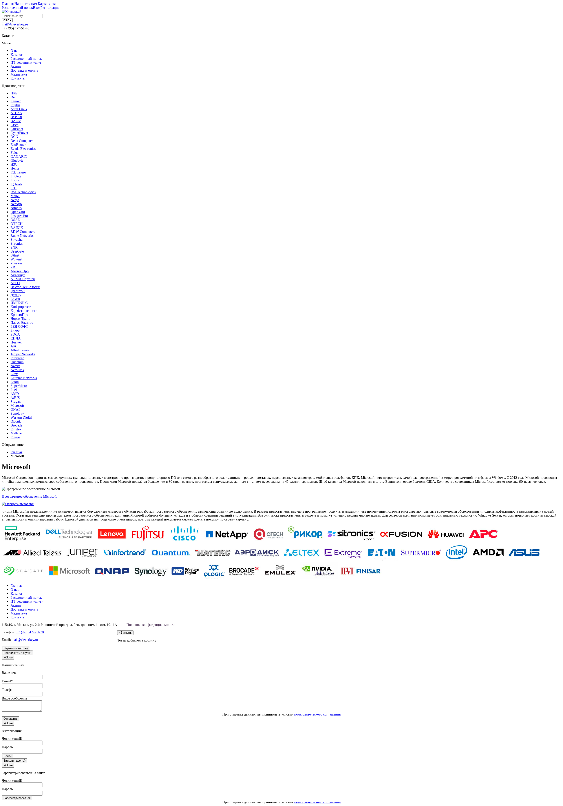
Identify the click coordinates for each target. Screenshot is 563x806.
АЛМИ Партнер (23, 279)
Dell (13, 97)
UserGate (17, 251)
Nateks (15, 366)
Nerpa (15, 200)
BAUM (16, 121)
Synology (17, 413)
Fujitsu (15, 105)
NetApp (16, 204)
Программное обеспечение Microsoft (29, 496)
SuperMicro (19, 386)
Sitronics (17, 243)
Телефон (8, 690)
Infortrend (17, 358)
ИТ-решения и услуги (27, 62)
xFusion (16, 263)
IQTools (16, 184)
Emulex (16, 429)
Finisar (15, 437)
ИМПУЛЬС (19, 303)
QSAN (15, 220)
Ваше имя (9, 672)
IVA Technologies (23, 192)
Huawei (16, 342)
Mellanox (17, 433)
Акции (16, 66)
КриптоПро (19, 314)
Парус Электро (22, 322)
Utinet (15, 255)
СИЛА (16, 338)
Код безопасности (24, 311)
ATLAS (16, 113)
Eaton (15, 382)
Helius (15, 168)
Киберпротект (21, 307)
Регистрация (49, 7)
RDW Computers (23, 231)
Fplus (14, 152)
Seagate (16, 401)
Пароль (7, 747)
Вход (36, 7)
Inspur (15, 180)
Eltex (14, 374)
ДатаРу (16, 295)
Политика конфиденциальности (150, 625)
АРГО (15, 283)
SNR (14, 247)
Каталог (17, 54)
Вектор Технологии (25, 287)
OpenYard (18, 212)
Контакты (18, 78)
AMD (15, 394)
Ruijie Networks (22, 235)
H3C (14, 164)
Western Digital (21, 417)
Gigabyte (17, 160)
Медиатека (19, 74)
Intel (14, 390)
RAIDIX (17, 228)
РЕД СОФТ (19, 326)
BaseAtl (16, 117)
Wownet (16, 259)
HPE (14, 93)
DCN (14, 137)
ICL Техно (18, 172)
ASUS (15, 397)
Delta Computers (22, 141)
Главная (16, 585)
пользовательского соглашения (317, 714)
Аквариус (18, 275)
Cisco (14, 125)
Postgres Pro (19, 216)
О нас (15, 50)
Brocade (16, 425)
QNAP (15, 409)
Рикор (15, 330)
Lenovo (16, 101)
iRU (13, 188)
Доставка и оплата (24, 70)
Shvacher (17, 239)
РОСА (15, 334)
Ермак (15, 299)
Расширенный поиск (26, 58)
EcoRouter (18, 144)
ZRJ (13, 267)
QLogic (16, 421)
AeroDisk (17, 370)
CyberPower (19, 133)
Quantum (17, 362)
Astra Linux (19, 109)
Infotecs (16, 176)
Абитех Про (20, 271)
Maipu (15, 196)
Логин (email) (12, 738)
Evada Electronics (23, 148)
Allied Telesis (20, 350)
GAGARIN (19, 156)
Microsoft (17, 405)
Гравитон (18, 291)
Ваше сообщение (14, 698)
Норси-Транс (20, 318)
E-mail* (7, 681)
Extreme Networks (24, 378)
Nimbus (16, 208)
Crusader (17, 129)
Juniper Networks (23, 354)
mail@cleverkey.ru (15, 24)
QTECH (17, 224)
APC (14, 346)
